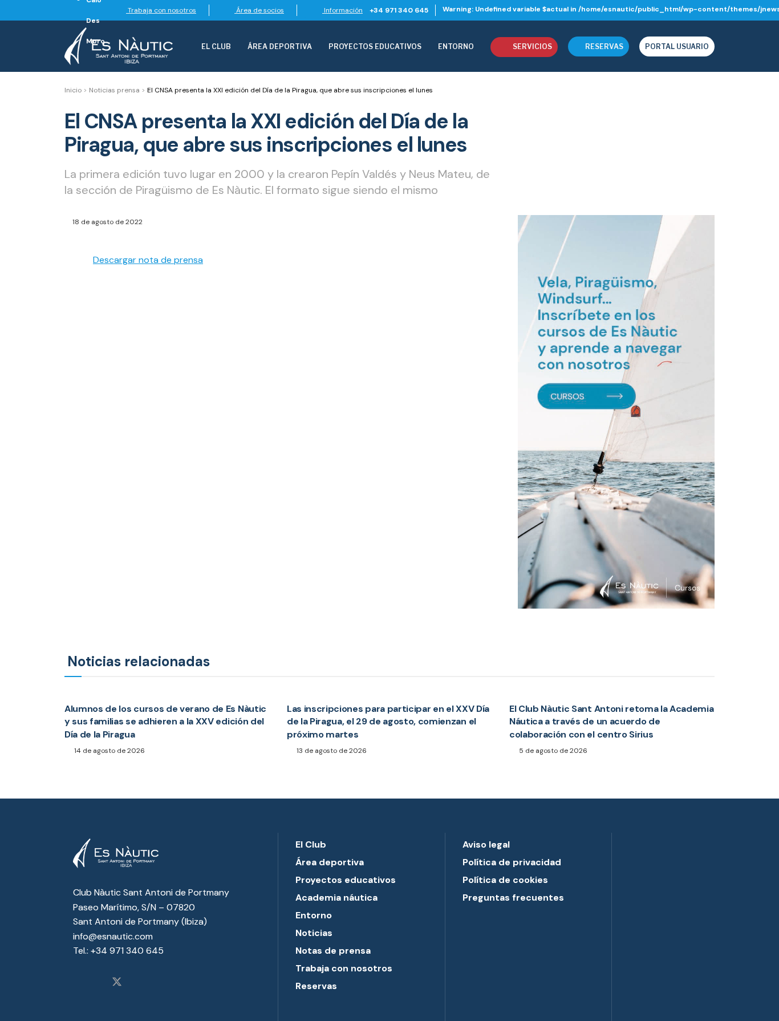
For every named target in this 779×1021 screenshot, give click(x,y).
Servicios (532, 46)
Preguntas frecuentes (513, 897)
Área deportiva (280, 46)
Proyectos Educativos (374, 46)
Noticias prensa (114, 90)
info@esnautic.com (113, 936)
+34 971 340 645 (399, 10)
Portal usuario (677, 46)
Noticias (313, 933)
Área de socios (259, 10)
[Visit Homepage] (118, 46)
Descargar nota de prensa (148, 260)
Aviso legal (486, 844)
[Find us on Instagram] (77, 982)
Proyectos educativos (345, 880)
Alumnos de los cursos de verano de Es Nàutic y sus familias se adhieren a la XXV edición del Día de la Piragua (165, 721)
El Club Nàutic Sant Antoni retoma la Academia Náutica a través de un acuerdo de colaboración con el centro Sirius (611, 721)
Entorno (456, 46)
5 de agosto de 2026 (552, 750)
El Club (216, 46)
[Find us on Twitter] (117, 982)
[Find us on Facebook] (96, 982)
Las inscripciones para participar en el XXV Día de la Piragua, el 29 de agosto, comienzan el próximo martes (388, 721)
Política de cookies (505, 880)
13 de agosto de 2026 (331, 750)
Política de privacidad (511, 862)
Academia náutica (336, 897)
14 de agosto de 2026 (108, 750)
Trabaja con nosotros (161, 10)
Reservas (604, 46)
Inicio (73, 90)
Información (342, 10)
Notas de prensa (333, 951)
